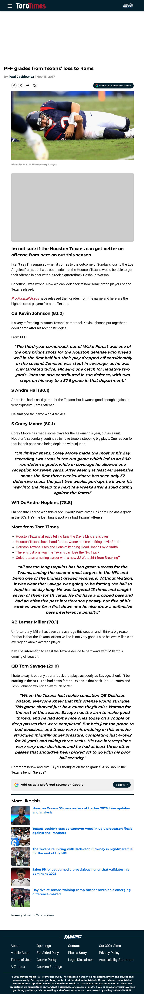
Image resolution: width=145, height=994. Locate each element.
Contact (74, 946)
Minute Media (28, 976)
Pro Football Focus (25, 298)
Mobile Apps (20, 953)
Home (15, 915)
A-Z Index (18, 967)
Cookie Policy (47, 960)
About (15, 946)
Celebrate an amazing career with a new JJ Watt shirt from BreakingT (68, 558)
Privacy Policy (109, 953)
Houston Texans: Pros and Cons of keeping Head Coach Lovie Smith (67, 547)
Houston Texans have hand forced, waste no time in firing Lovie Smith (68, 542)
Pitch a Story (77, 953)
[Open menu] (10, 5)
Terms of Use (21, 960)
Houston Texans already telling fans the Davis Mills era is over (62, 536)
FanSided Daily (48, 953)
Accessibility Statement (116, 960)
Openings (44, 946)
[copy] (34, 85)
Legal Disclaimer (80, 960)
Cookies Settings (49, 967)
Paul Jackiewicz (21, 76)
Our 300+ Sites (110, 946)
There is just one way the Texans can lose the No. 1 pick (57, 552)
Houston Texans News (39, 915)
